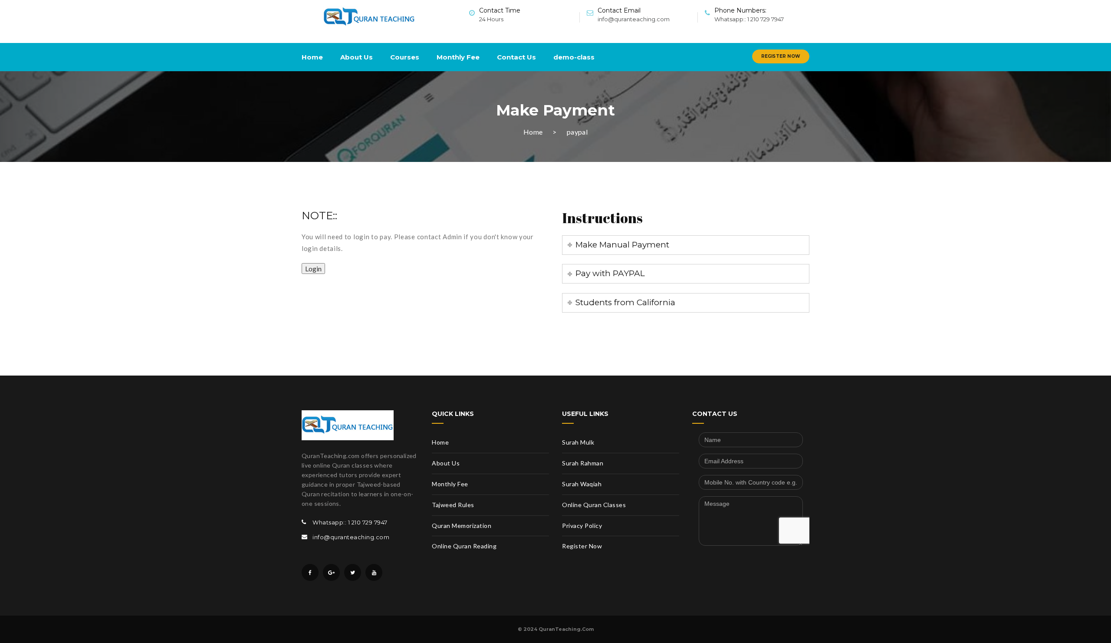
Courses (404, 57)
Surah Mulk (578, 442)
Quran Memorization (461, 525)
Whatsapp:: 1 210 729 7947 (749, 19)
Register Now (780, 56)
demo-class (574, 57)
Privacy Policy (582, 525)
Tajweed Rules (453, 504)
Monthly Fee (458, 57)
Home (312, 57)
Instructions (602, 217)
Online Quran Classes (594, 504)
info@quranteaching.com (634, 19)
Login (313, 268)
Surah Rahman (582, 463)
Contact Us (516, 57)
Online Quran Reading (464, 546)
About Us (356, 57)
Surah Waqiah (582, 484)
